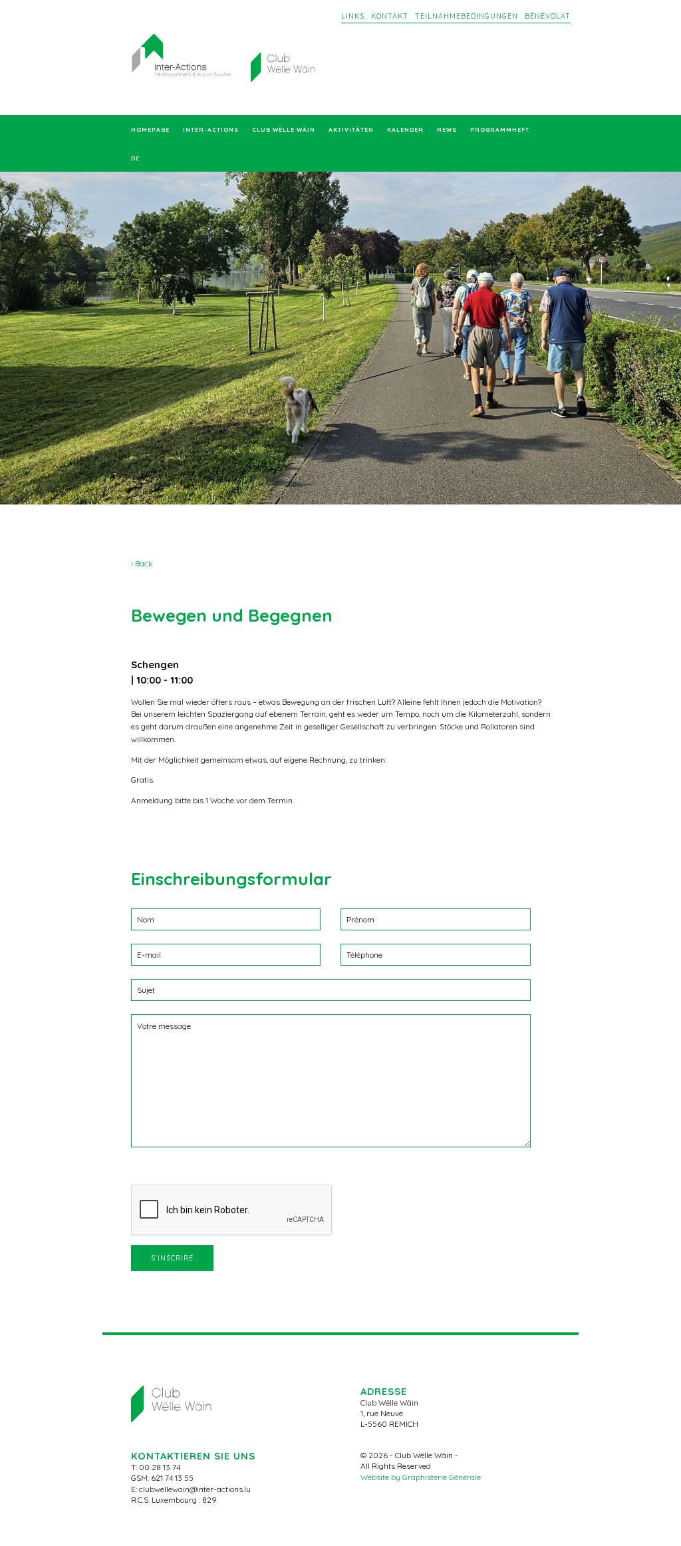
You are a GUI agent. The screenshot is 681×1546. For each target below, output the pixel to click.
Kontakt (389, 16)
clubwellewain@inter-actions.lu (195, 1489)
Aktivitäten (351, 129)
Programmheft (499, 129)
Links (352, 16)
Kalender (405, 129)
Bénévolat (548, 16)
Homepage (150, 129)
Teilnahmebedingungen (466, 16)
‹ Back (141, 563)
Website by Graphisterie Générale (420, 1477)
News (447, 129)
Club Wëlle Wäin (283, 129)
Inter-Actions (211, 129)
